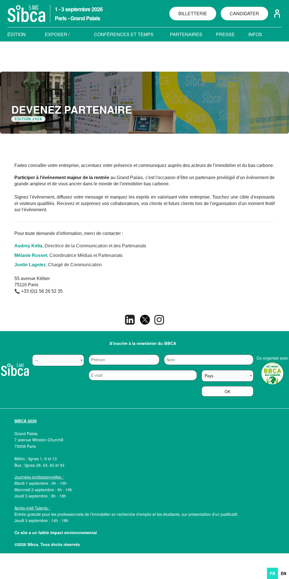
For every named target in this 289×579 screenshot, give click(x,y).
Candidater (244, 13)
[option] (283, 573)
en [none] (283, 573)
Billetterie (192, 13)
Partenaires (186, 34)
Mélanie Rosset (30, 255)
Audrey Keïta (28, 245)
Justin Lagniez (30, 264)
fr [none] (272, 573)
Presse (225, 34)
